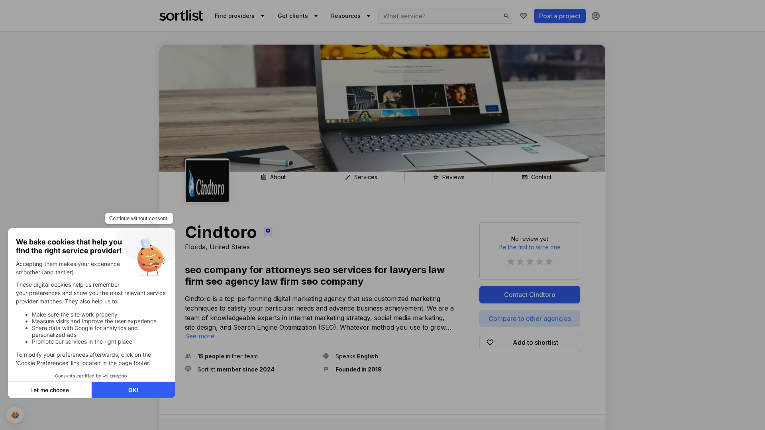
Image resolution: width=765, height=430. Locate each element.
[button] (251, 356)
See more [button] (199, 336)
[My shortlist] (524, 16)
